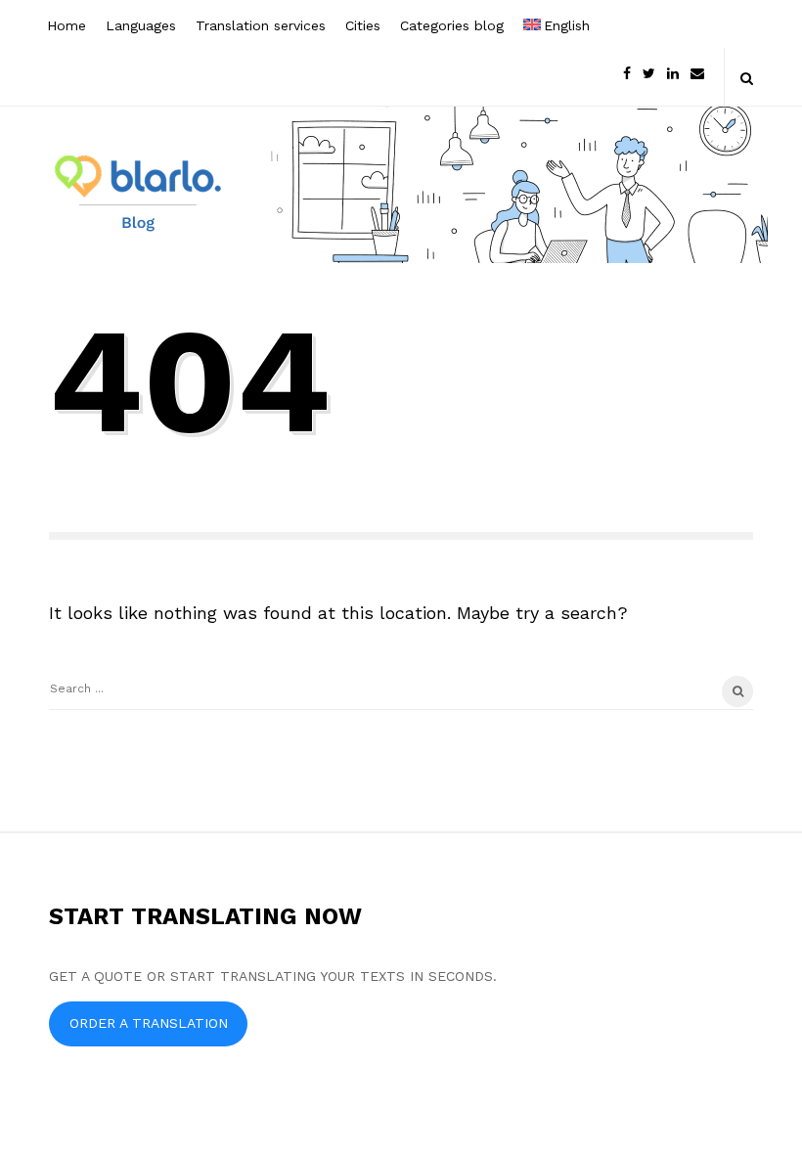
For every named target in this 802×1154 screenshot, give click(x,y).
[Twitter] (649, 72)
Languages (141, 25)
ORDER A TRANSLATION (148, 1023)
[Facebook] (627, 72)
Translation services (261, 25)
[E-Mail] (697, 72)
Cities (362, 25)
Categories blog (452, 25)
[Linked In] (673, 72)
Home (66, 25)
